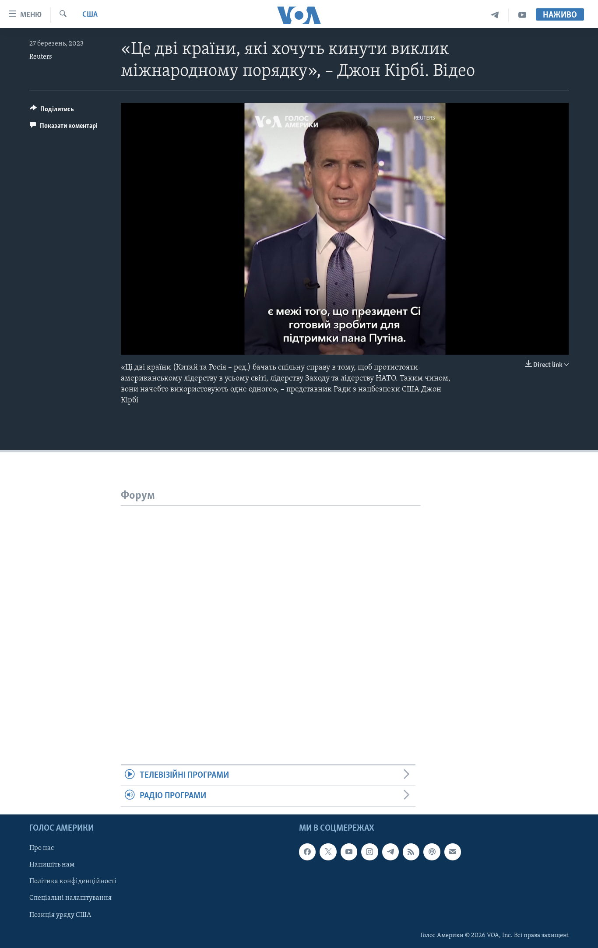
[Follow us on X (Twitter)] (328, 852)
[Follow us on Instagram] (369, 852)
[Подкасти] (431, 852)
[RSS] (411, 852)
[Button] (52, 111)
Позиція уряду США (60, 915)
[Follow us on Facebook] (307, 852)
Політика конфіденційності (72, 881)
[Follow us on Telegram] (390, 852)
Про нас (41, 848)
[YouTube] (522, 15)
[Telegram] (495, 15)
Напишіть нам (51, 865)
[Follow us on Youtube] (349, 852)
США (90, 15)
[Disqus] (271, 615)
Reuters (40, 56)
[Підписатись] (452, 852)
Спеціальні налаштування (70, 898)
